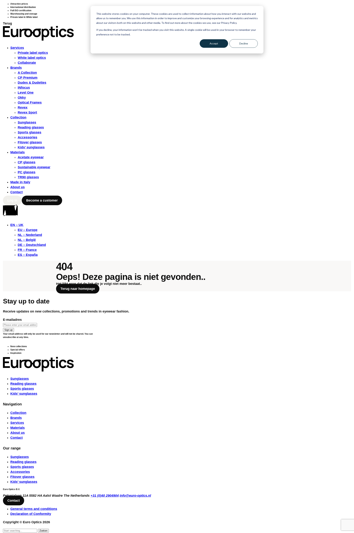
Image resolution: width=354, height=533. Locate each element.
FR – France (27, 250)
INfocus (24, 87)
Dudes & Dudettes (32, 82)
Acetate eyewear (31, 157)
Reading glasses (31, 127)
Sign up (8, 330)
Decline (243, 43)
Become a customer (42, 200)
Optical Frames (30, 102)
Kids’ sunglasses (31, 147)
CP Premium (27, 77)
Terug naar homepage (77, 289)
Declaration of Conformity (30, 514)
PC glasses (26, 172)
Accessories (27, 137)
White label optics (32, 58)
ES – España (28, 255)
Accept (214, 43)
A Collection (27, 72)
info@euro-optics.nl (135, 495)
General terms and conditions (33, 509)
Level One (26, 92)
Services (17, 48)
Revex (22, 107)
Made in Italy (20, 182)
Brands (16, 68)
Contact (16, 192)
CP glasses (26, 162)
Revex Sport (27, 112)
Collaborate (27, 63)
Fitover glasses (30, 142)
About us (17, 187)
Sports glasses (29, 132)
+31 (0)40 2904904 (105, 495)
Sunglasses (27, 122)
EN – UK (16, 225)
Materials (17, 152)
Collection (18, 117)
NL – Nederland (30, 235)
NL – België (27, 240)
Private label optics (33, 53)
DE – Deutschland (32, 245)
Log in (12, 200)
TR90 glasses (28, 177)
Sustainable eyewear (34, 167)
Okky (22, 97)
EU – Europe (27, 230)
